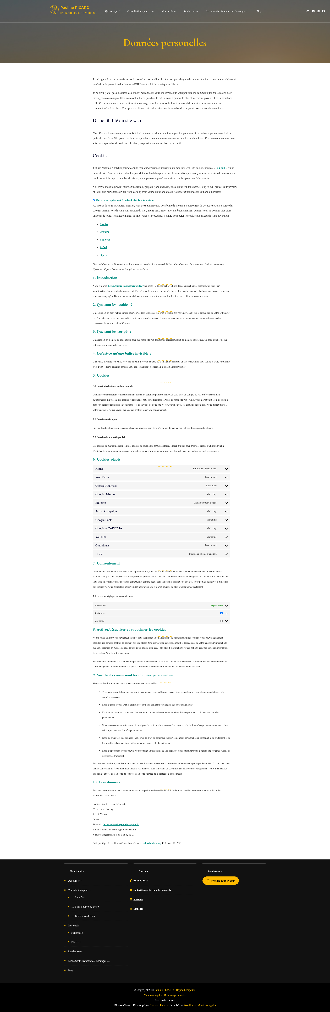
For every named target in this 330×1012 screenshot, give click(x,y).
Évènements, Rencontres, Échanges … (227, 11)
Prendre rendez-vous (223, 880)
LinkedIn (138, 908)
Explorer (105, 239)
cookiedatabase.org (152, 843)
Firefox (104, 224)
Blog (259, 11)
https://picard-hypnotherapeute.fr (126, 286)
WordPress (190, 1005)
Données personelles (175, 995)
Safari (103, 247)
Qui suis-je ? (112, 11)
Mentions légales (153, 995)
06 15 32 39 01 (141, 880)
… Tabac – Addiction (83, 916)
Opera (103, 255)
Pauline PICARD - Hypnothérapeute (175, 990)
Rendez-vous (191, 11)
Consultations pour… (139, 11)
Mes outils (167, 11)
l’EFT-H (76, 942)
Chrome (104, 232)
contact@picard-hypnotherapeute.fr (152, 890)
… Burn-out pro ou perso (85, 906)
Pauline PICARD (74, 7)
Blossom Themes (159, 1005)
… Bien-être (78, 897)
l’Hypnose (77, 932)
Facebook (138, 899)
